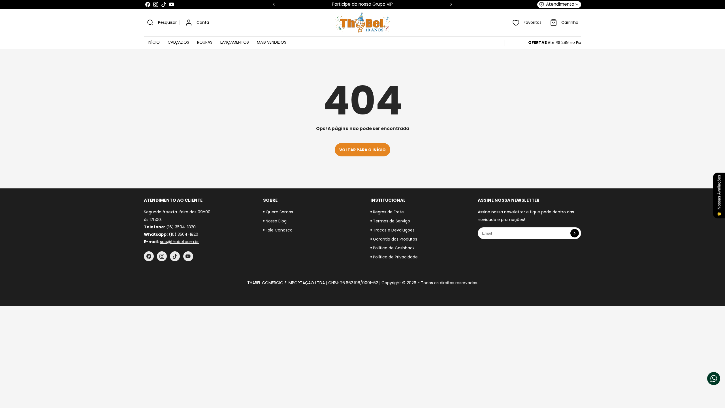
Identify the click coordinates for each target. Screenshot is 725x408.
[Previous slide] (273, 4)
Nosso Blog (276, 221)
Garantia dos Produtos (394, 239)
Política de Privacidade (395, 257)
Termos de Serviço (391, 221)
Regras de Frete (388, 212)
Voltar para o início (362, 150)
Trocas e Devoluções (393, 230)
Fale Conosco (279, 230)
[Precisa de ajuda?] (713, 378)
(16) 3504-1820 (181, 227)
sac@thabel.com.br (179, 242)
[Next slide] (451, 4)
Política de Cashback (393, 248)
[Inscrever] (574, 233)
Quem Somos (279, 212)
